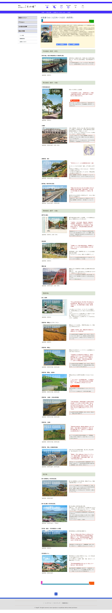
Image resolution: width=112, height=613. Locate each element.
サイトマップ (57, 603)
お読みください (23, 41)
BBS (83, 6)
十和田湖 (62, 44)
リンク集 (22, 35)
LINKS (75, 6)
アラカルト (54, 6)
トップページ (48, 603)
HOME (43, 12)
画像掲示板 (22, 38)
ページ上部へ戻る (56, 594)
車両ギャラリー (47, 6)
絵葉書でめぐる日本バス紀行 (59, 12)
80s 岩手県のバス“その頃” (27, 7)
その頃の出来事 (61, 6)
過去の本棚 (68, 6)
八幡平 (73, 44)
